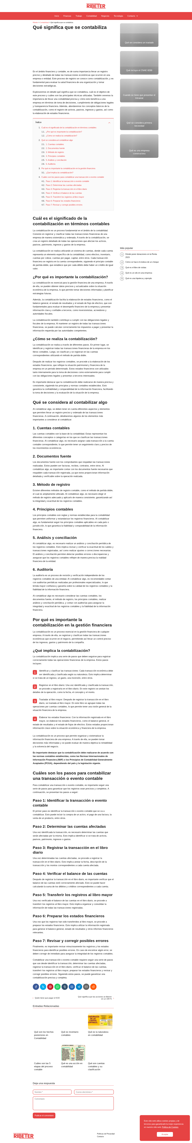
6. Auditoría (50, 164)
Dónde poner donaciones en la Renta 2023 (141, 255)
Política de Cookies (170, 1127)
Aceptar (165, 1134)
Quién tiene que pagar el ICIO (47, 998)
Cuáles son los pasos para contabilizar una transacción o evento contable (72, 177)
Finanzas (67, 16)
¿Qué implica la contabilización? (59, 172)
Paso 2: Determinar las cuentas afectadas (64, 185)
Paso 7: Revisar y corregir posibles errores (64, 205)
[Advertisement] (73, 50)
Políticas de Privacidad (106, 1134)
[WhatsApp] (57, 987)
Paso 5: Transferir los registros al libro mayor (65, 197)
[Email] (86, 987)
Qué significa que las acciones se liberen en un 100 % (95, 998)
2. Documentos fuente (55, 148)
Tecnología (118, 16)
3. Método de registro (55, 152)
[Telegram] (79, 987)
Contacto (131, 16)
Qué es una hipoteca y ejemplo (138, 278)
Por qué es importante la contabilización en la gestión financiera (68, 168)
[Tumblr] (65, 987)
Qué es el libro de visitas (135, 267)
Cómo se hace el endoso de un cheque (142, 262)
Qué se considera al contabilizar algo (57, 140)
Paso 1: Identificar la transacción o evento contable (67, 181)
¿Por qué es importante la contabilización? (64, 132)
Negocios (105, 16)
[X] (43, 987)
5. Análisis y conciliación (56, 160)
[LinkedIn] (72, 987)
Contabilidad (91, 16)
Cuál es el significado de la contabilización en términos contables (68, 127)
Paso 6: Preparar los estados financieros (63, 201)
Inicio (56, 16)
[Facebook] (36, 987)
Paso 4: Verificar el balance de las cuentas (64, 193)
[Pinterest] (50, 987)
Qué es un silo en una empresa (138, 273)
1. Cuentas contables (55, 144)
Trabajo (79, 16)
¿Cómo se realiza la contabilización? (61, 136)
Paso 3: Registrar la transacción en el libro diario (66, 189)
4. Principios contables (55, 156)
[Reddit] (93, 987)
